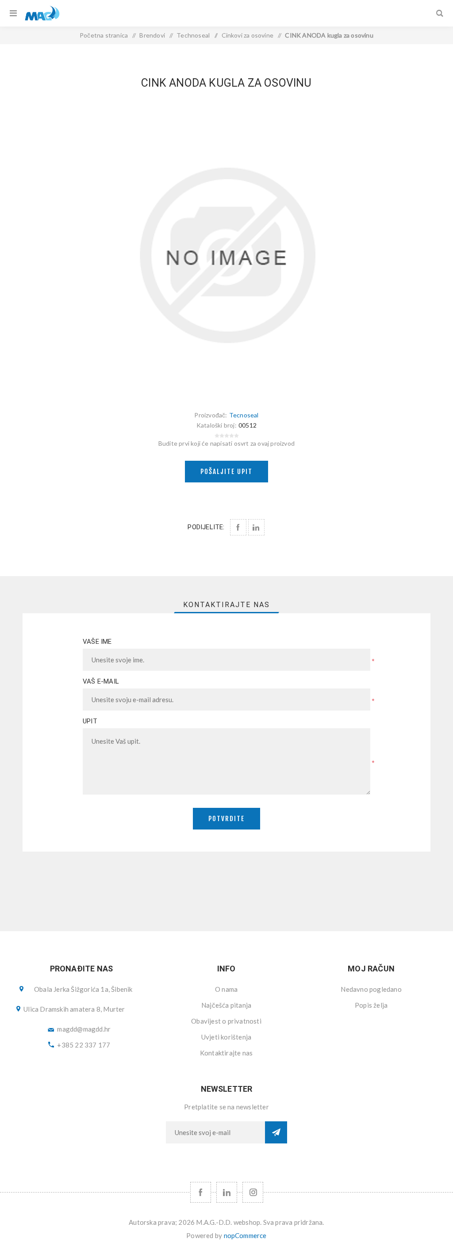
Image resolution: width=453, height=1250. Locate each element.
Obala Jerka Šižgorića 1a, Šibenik (83, 989)
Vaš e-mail (101, 681)
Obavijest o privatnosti (226, 1021)
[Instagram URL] (252, 1192)
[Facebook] (200, 1192)
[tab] (226, 604)
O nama (226, 989)
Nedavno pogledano (371, 989)
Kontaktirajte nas (226, 1053)
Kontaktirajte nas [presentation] (226, 604)
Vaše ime (97, 642)
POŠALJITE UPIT (226, 471)
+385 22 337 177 (83, 1045)
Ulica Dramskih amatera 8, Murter (74, 1009)
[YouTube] (226, 1192)
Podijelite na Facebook (238, 527)
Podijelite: (206, 527)
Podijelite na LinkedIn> (256, 527)
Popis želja (371, 1005)
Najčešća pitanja (226, 1005)
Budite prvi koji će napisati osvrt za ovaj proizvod (226, 443)
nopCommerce (245, 1235)
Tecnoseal (244, 415)
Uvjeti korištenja (226, 1037)
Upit (90, 721)
